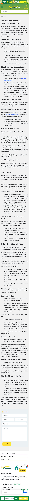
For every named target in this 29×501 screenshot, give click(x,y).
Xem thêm (22, 470)
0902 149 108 (24, 489)
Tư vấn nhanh (23, 498)
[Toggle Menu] (2, 7)
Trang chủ (3, 16)
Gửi (7, 444)
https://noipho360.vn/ (12, 114)
